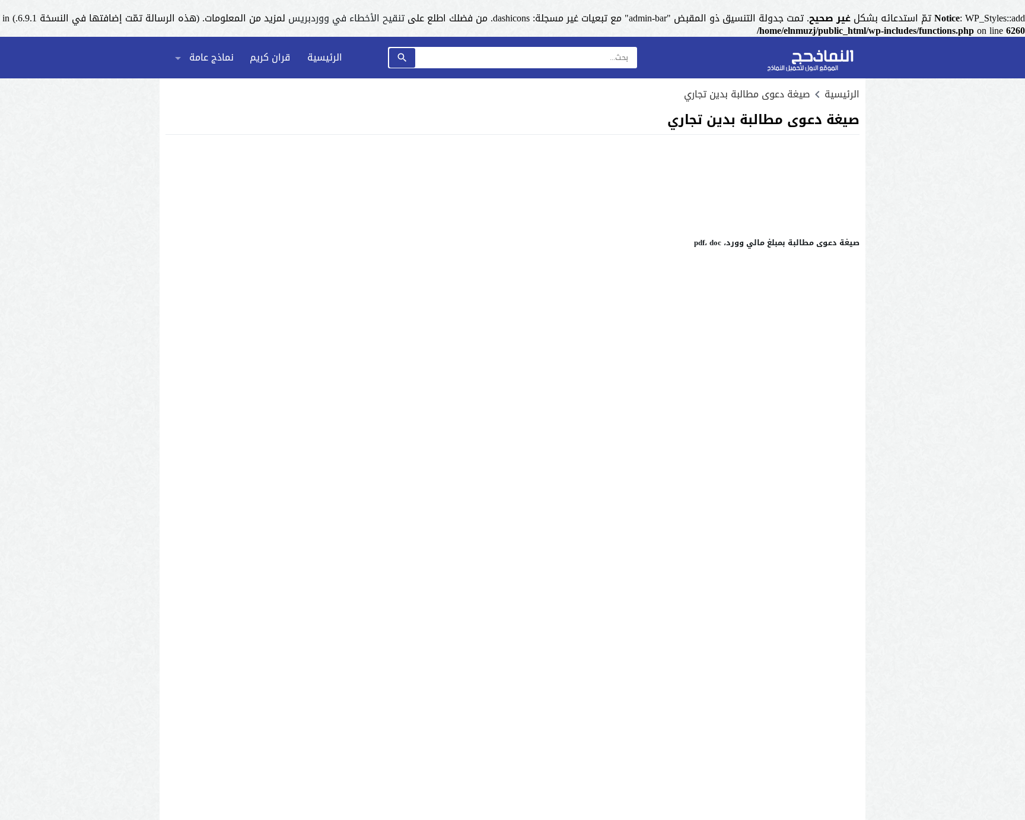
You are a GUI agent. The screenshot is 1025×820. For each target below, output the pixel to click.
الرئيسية (324, 57)
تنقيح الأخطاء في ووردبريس (346, 18)
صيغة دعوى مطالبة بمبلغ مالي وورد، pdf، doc (777, 242)
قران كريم (270, 57)
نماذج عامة (211, 57)
